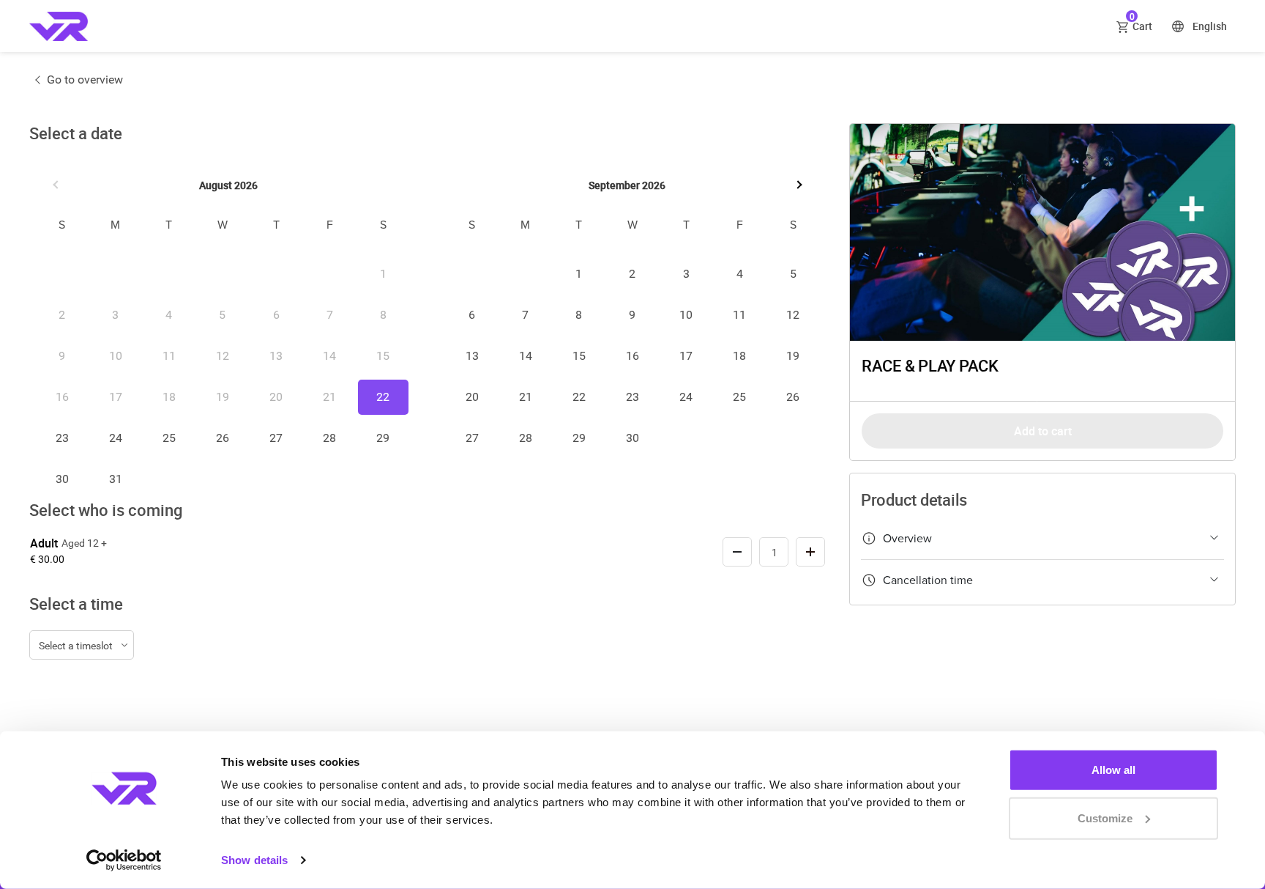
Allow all (1113, 770)
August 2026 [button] (228, 185)
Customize (1105, 817)
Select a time (76, 604)
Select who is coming (105, 510)
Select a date (75, 133)
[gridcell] (383, 397)
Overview (907, 538)
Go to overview (85, 79)
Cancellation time (928, 580)
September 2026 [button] (627, 185)
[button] (57, 185)
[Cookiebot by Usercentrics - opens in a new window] (124, 860)
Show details (254, 860)
